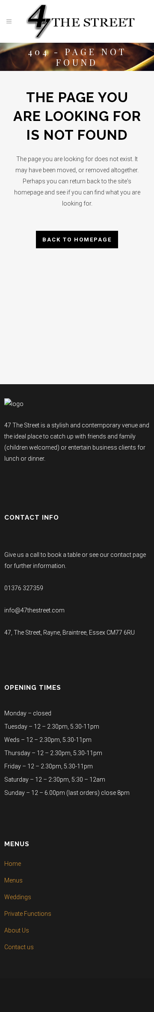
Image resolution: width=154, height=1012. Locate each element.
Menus (13, 880)
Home (12, 863)
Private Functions (27, 913)
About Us (16, 930)
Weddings (17, 897)
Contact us (19, 947)
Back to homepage (77, 239)
